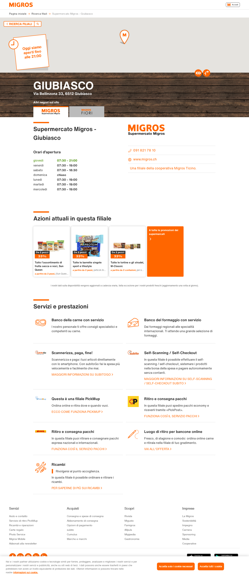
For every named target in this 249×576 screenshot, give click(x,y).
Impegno (187, 525)
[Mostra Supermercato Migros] (51, 111)
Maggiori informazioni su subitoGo (81, 374)
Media (185, 538)
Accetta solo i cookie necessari (176, 566)
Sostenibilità (189, 520)
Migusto (129, 520)
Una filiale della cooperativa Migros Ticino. (163, 168)
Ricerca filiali (20, 24)
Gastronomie (131, 538)
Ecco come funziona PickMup (76, 412)
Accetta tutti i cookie (211, 566)
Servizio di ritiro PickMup (23, 520)
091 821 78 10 (144, 150)
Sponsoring (188, 534)
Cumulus (72, 534)
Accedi (235, 4)
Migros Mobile (17, 538)
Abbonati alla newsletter (23, 543)
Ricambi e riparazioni (21, 525)
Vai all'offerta (156, 449)
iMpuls (128, 529)
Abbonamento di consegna (82, 520)
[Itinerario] (198, 75)
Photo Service (17, 534)
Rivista (128, 516)
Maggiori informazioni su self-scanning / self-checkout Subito (178, 381)
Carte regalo (16, 529)
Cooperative (189, 543)
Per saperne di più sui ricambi (76, 488)
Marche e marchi (77, 538)
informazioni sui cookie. (25, 572)
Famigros (129, 525)
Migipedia (130, 534)
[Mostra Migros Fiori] (86, 111)
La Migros (188, 516)
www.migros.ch (145, 159)
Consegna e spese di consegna (85, 516)
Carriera (187, 529)
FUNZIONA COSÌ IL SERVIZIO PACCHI (170, 416)
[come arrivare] (206, 75)
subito (70, 529)
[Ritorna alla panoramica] (37, 24)
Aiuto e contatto (18, 516)
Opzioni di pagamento (79, 525)
